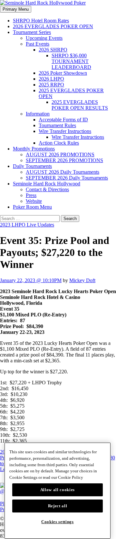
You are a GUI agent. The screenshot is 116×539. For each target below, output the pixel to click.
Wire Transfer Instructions (65, 131)
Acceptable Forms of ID (63, 119)
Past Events (37, 44)
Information (38, 113)
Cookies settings (57, 521)
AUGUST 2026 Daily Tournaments (62, 172)
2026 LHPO (51, 79)
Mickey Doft (82, 280)
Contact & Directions (47, 189)
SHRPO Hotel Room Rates (41, 20)
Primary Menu (16, 9)
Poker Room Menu (32, 207)
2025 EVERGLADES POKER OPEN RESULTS (80, 105)
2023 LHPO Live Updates (27, 224)
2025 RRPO (51, 84)
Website (34, 201)
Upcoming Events (44, 38)
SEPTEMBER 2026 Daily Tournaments (67, 178)
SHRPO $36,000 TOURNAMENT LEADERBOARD (71, 61)
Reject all (57, 505)
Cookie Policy (70, 477)
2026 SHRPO (53, 49)
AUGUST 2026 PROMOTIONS (60, 154)
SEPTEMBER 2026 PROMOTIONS (64, 160)
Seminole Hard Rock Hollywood (46, 183)
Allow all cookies (57, 489)
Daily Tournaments (32, 166)
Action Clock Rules (59, 143)
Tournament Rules (57, 125)
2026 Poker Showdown (63, 73)
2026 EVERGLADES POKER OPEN (53, 26)
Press (31, 195)
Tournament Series (32, 32)
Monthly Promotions (34, 148)
